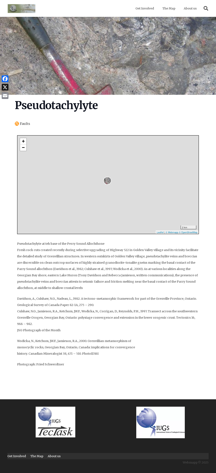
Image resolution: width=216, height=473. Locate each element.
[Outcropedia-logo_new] (21, 8)
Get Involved (16, 456)
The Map (36, 456)
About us (54, 456)
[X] (5, 87)
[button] (206, 8)
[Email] (5, 95)
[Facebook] (5, 79)
